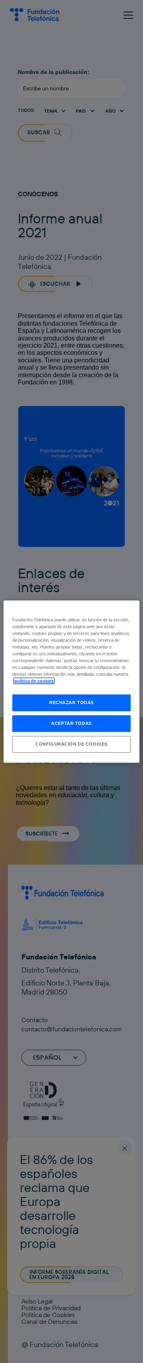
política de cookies (34, 681)
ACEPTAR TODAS (71, 723)
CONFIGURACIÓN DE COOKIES (71, 744)
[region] (71, 681)
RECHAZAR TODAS (71, 702)
